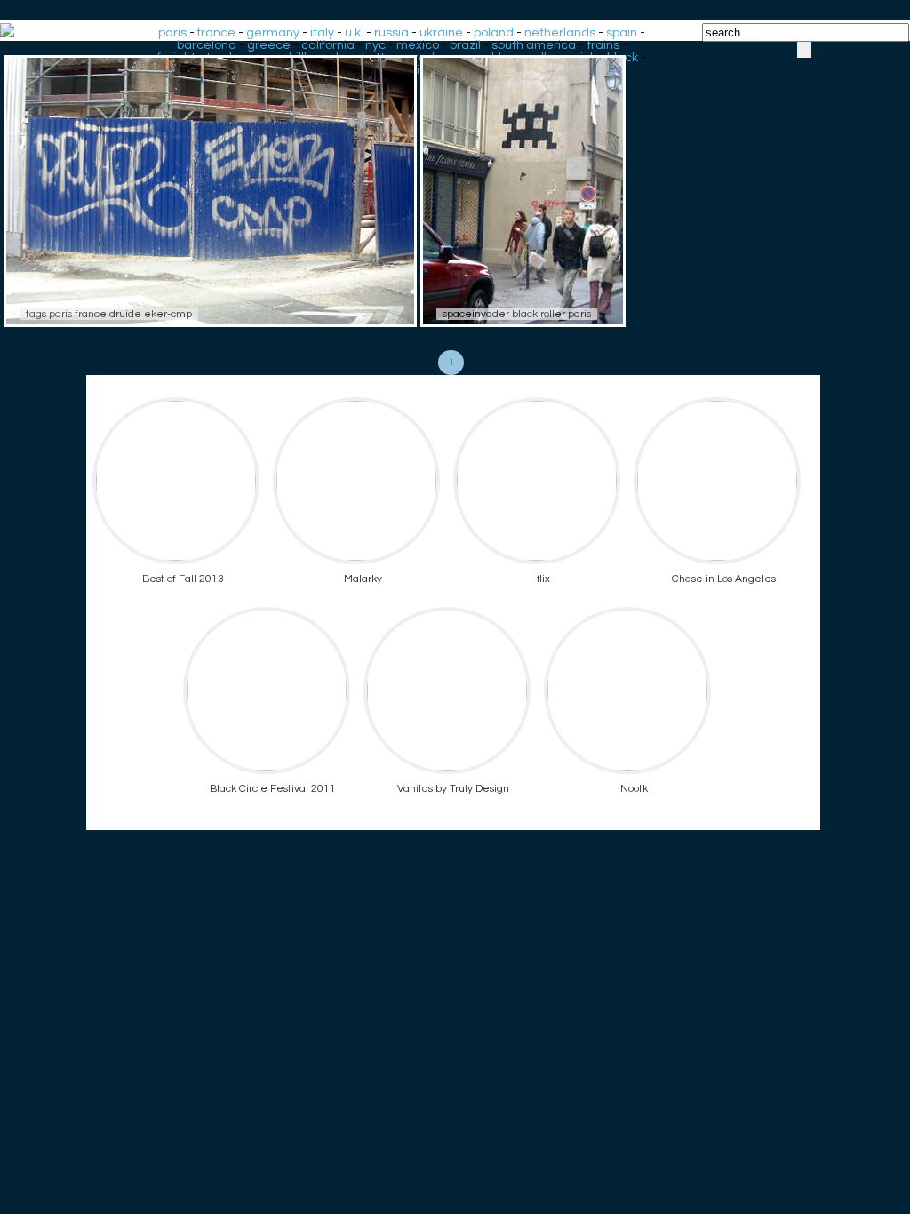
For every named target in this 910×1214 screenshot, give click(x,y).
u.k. (354, 33)
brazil (465, 45)
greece (269, 45)
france (216, 33)
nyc (375, 45)
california (328, 45)
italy (322, 33)
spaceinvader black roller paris (517, 314)
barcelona (206, 45)
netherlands (559, 33)
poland (494, 33)
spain (621, 33)
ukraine (441, 33)
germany (272, 33)
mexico (417, 45)
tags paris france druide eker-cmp (109, 314)
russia (391, 33)
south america (533, 45)
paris (172, 33)
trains (603, 45)
